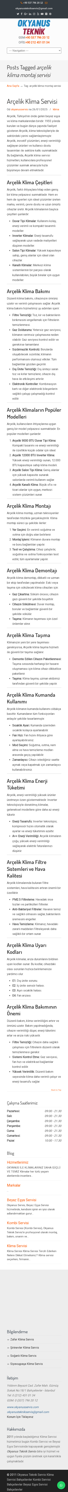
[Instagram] (34, 14)
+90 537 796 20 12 (33, 2)
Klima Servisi (17, 1246)
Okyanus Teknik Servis (31, 1474)
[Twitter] (18, 14)
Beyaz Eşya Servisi (21, 1200)
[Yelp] (38, 14)
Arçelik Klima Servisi (32, 101)
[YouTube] (42, 14)
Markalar (14, 1185)
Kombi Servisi (18, 1223)
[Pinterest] (50, 14)
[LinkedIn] (30, 14)
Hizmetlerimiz (17, 1162)
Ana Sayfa (13, 86)
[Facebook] (21, 14)
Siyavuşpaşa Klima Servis (26, 1364)
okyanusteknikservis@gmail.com (34, 8)
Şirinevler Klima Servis (24, 1347)
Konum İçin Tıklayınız (20, 1417)
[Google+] (26, 14)
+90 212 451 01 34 (37, 42)
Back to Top (56, 1090)
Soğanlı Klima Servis (23, 1355)
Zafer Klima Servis (22, 1339)
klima (56, 109)
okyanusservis (19, 109)
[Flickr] (46, 14)
